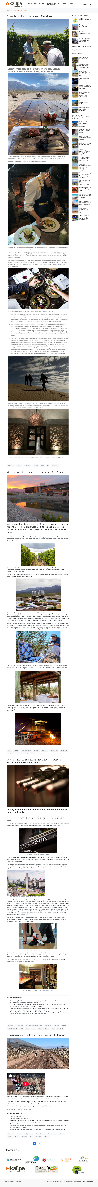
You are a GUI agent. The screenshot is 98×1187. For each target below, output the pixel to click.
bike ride (19, 1133)
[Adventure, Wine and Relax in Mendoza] (38, 42)
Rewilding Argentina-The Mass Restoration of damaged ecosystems (85, 167)
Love (9, 750)
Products (29, 3)
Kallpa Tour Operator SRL (55, 1181)
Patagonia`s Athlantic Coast (83, 25)
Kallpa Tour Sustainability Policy (85, 18)
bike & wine (11, 1133)
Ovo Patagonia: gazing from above (84, 32)
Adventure (10, 465)
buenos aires (48, 1025)
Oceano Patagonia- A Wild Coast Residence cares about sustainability (84, 182)
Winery (32, 753)
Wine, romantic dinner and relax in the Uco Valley (35, 472)
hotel (21, 1028)
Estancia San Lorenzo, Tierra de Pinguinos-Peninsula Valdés (85, 73)
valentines (44, 750)
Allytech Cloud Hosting (87, 1181)
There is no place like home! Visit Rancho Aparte (84, 158)
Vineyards (10, 753)
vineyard (16, 1136)
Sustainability (62, 3)
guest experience (12, 1028)
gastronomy (27, 465)
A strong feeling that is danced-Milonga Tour (85, 189)
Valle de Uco (64, 750)
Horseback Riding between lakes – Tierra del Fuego (84, 65)
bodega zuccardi (29, 1133)
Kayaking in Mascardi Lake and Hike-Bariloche (85, 102)
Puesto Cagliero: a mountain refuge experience (84, 40)
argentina (19, 465)
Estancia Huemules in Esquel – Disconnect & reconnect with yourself (84, 95)
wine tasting (55, 465)
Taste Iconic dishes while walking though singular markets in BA (84, 218)
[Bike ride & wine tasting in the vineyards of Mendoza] (38, 1053)
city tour (56, 1025)
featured (64, 1025)
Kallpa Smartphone (77, 50)
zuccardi (46, 1136)
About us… (37, 3)
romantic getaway (26, 750)
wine (48, 465)
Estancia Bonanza (77, 53)
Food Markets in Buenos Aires (83, 58)
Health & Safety (52, 3)
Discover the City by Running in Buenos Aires (85, 144)
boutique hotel (19, 1025)
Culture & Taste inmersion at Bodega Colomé (85, 137)
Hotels (27, 1028)
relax (42, 465)
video (9, 1136)
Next (40, 1143)
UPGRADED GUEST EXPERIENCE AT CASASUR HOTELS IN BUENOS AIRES (34, 761)
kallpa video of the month (50, 1133)
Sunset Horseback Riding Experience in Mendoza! (85, 86)
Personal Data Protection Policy (81, 46)
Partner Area (51, 4)
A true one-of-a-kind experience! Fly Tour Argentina (85, 196)
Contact (71, 3)
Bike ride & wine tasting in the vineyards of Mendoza (36, 1035)
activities (10, 1025)
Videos (43, 3)
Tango (33, 1028)
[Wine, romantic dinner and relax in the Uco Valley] (38, 498)
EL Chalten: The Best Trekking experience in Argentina (83, 124)
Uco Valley (36, 750)
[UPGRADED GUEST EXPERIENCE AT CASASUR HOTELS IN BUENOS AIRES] (38, 786)
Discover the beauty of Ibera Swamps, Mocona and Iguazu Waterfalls (85, 175)
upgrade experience (43, 1028)
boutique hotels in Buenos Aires (34, 1025)
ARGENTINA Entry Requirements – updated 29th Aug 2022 (81, 117)
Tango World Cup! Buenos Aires (84, 79)
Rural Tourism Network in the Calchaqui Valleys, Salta (84, 210)
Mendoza (36, 465)
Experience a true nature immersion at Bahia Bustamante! (85, 202)
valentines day (54, 750)
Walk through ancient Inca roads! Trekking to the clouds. (84, 152)
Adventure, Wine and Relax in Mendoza (29, 16)
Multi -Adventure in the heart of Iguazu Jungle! (84, 131)
